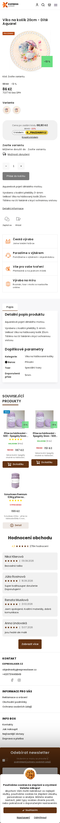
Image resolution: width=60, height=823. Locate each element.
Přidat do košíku (16, 176)
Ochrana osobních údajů (17, 706)
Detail (18, 525)
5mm (28, 375)
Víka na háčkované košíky (39, 356)
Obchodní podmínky (14, 702)
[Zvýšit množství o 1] (21, 166)
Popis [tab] (10, 307)
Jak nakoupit (10, 729)
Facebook (12, 680)
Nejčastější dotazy (13, 734)
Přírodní (29, 362)
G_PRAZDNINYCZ (36, 132)
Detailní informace (13, 208)
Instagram (19, 680)
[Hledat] (43, 5)
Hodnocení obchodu (30, 538)
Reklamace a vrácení (14, 697)
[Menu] (56, 5)
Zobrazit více (30, 644)
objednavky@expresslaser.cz (19, 669)
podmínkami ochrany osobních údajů (32, 761)
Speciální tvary (33, 367)
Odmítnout (40, 817)
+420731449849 (11, 674)
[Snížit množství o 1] (6, 166)
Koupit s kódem (30, 137)
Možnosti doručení (19, 154)
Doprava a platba (13, 738)
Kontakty (7, 724)
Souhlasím (31, 810)
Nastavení (23, 817)
